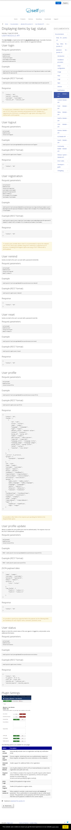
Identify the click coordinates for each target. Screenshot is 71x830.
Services (30, 19)
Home (15, 19)
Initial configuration (61, 67)
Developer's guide (60, 166)
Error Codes (60, 161)
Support (56, 19)
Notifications (61, 90)
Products (22, 19)
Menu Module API (62, 113)
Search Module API (62, 141)
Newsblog (39, 19)
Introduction (60, 56)
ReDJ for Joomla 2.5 (61, 39)
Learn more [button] (55, 827)
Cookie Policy (33, 823)
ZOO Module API (62, 125)
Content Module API (62, 101)
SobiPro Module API (62, 119)
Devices (59, 86)
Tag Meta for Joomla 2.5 (61, 45)
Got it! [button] (65, 827)
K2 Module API (61, 136)
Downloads (48, 19)
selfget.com (9, 823)
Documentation (59, 34)
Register (65, 3)
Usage (59, 72)
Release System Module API (62, 156)
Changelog (60, 170)
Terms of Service (24, 823)
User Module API (11, 35)
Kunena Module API (62, 132)
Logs (58, 79)
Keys (58, 75)
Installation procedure (60, 61)
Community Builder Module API (62, 148)
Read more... (8, 806)
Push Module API (62, 107)
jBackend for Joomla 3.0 (18, 801)
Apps (58, 83)
